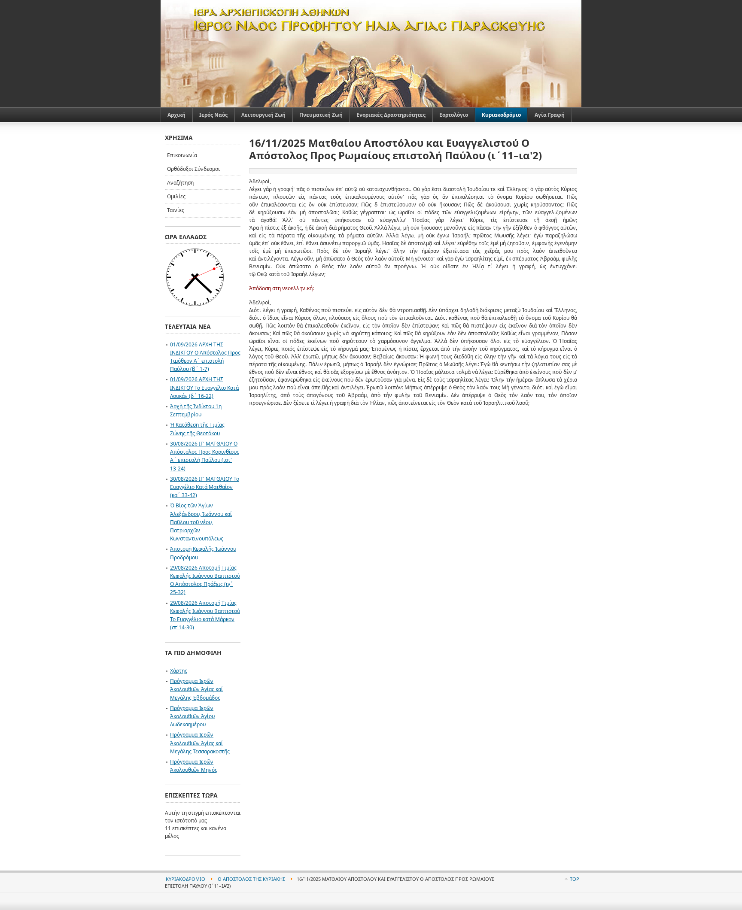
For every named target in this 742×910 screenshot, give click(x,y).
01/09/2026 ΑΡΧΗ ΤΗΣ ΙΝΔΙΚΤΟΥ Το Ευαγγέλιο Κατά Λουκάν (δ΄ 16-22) (204, 387)
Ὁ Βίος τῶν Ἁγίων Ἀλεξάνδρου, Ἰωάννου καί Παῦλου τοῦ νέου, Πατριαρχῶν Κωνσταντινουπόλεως (201, 522)
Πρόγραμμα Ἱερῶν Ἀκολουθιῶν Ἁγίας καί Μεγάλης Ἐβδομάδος (196, 689)
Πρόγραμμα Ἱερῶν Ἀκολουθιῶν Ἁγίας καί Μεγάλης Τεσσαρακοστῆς (200, 743)
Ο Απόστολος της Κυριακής (251, 879)
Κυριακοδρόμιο (185, 879)
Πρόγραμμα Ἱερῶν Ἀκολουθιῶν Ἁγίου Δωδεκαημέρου (192, 716)
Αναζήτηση (180, 182)
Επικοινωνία (182, 155)
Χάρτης (178, 670)
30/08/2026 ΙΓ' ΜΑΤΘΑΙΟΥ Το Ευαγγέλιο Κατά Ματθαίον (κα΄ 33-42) (204, 487)
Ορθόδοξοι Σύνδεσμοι (193, 169)
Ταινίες (175, 210)
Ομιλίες (176, 196)
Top (574, 879)
